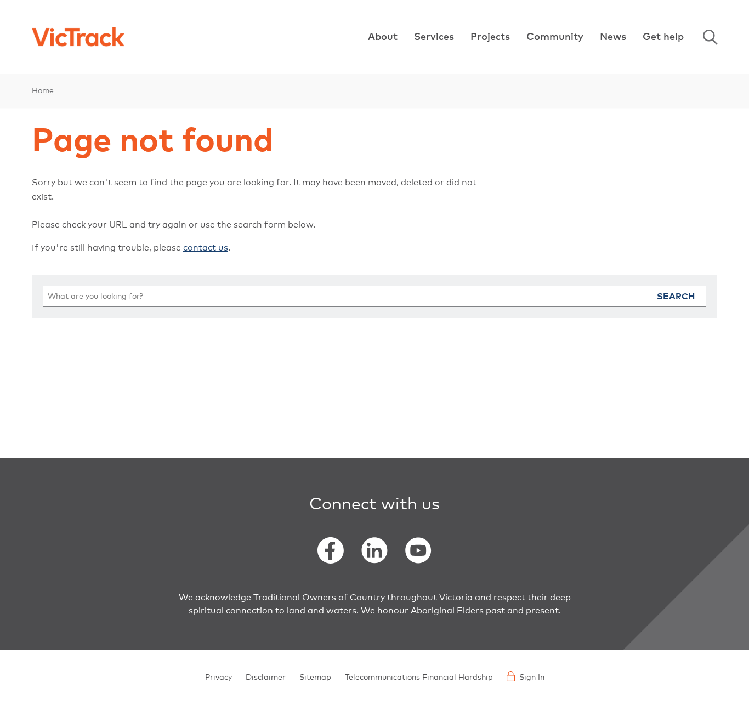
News (613, 37)
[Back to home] (78, 37)
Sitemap (315, 677)
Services (434, 37)
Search (710, 37)
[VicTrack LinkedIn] (374, 550)
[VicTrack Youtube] (418, 550)
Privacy (218, 677)
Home (43, 91)
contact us (205, 247)
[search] (374, 296)
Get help (663, 37)
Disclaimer (266, 677)
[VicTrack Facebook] (330, 550)
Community (554, 37)
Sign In (531, 677)
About (383, 37)
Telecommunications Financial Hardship (419, 677)
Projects (490, 37)
